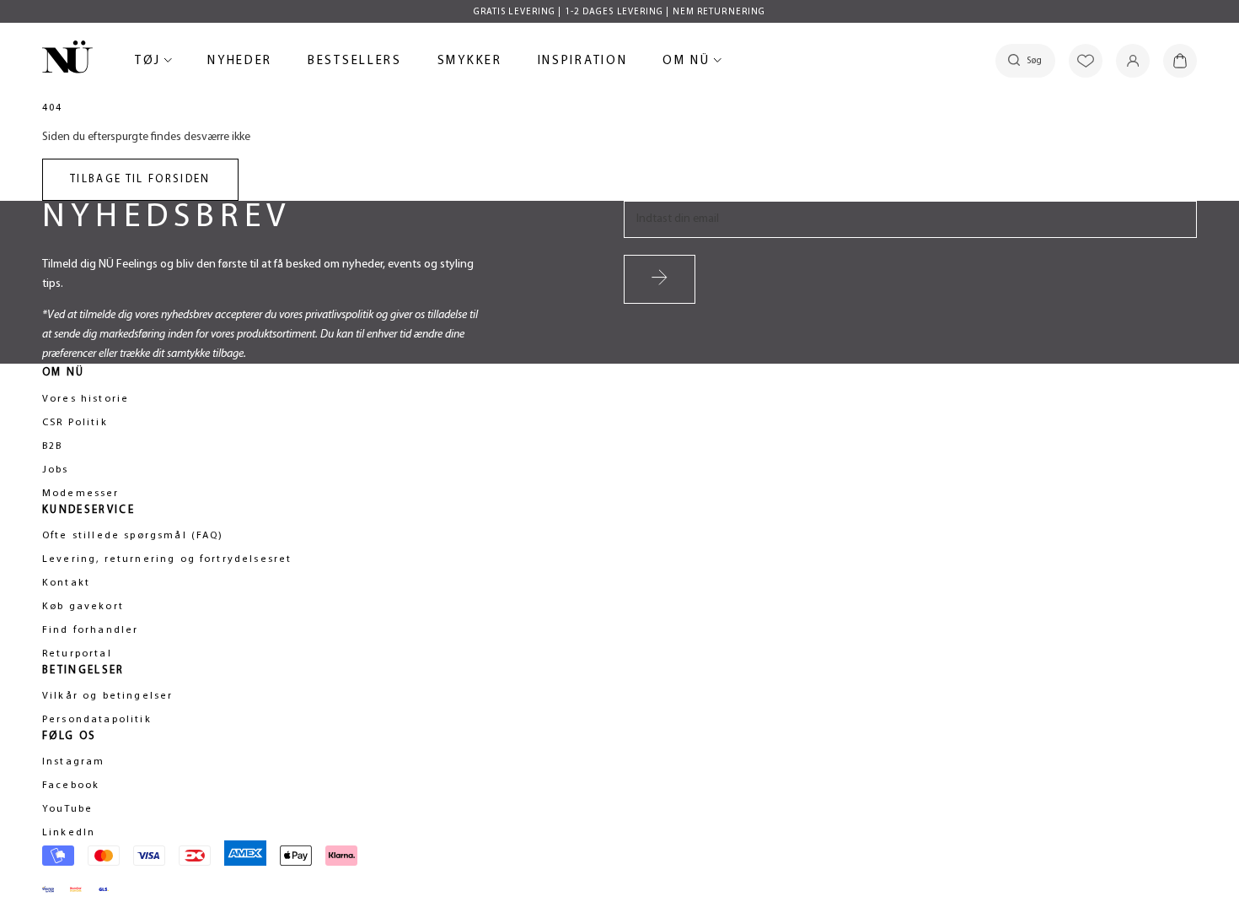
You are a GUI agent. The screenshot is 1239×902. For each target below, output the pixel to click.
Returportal (77, 654)
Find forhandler (90, 630)
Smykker (469, 64)
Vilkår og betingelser (107, 696)
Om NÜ (689, 64)
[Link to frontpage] (67, 60)
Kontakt (66, 583)
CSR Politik (75, 423)
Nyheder (239, 64)
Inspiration (583, 61)
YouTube (67, 809)
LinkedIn (68, 833)
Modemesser (81, 494)
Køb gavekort (83, 607)
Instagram (73, 762)
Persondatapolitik (97, 720)
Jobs (55, 470)
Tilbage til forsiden (140, 179)
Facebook (70, 785)
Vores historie (85, 399)
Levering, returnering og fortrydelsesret (167, 559)
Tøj (151, 64)
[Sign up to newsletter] (659, 279)
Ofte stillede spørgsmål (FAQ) (133, 536)
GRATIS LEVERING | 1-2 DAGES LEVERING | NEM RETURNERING (619, 12)
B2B (52, 446)
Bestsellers (355, 64)
